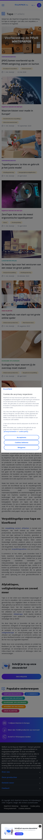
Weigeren (21, 447)
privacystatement (10, 431)
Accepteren (21, 437)
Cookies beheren (21, 442)
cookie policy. (24, 431)
